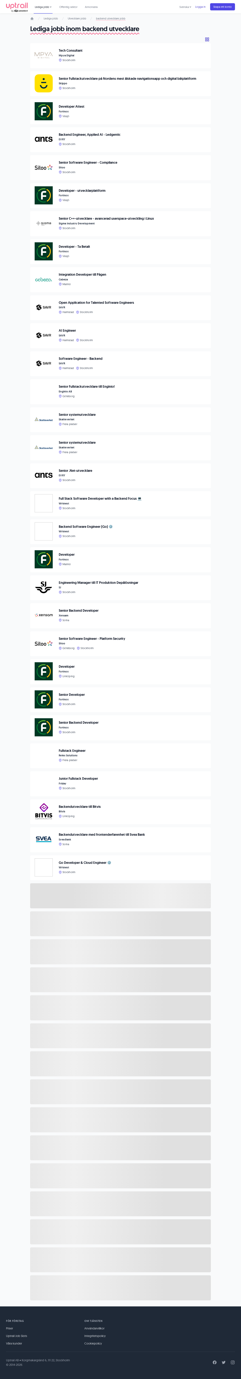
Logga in (200, 6)
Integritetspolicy (95, 1336)
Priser (9, 1328)
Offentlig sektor (68, 7)
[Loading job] (120, 895)
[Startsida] (32, 19)
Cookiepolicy (93, 1343)
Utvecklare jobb (77, 18)
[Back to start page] (17, 6)
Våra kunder (14, 1343)
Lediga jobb (51, 18)
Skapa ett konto (222, 6)
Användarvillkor (94, 1328)
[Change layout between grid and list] (207, 39)
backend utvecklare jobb (110, 18)
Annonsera (91, 7)
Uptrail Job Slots (16, 1336)
